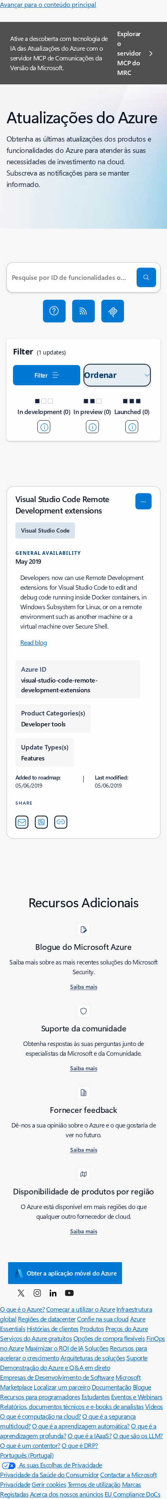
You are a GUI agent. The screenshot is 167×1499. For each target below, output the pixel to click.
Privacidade (15, 1484)
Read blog (33, 642)
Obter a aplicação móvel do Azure (71, 1273)
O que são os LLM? (138, 1435)
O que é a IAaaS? (89, 1435)
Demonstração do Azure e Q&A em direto (55, 1367)
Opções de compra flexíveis (109, 1338)
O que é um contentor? (30, 1445)
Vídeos (154, 1406)
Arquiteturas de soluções (92, 1357)
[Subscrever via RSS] (83, 311)
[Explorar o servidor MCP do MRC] (112, 311)
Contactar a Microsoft (128, 1474)
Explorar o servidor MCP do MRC (129, 53)
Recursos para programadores (40, 1396)
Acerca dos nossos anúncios (66, 1494)
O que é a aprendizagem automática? (81, 1426)
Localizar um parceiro (62, 1387)
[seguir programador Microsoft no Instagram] (37, 1292)
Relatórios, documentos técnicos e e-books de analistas (71, 1406)
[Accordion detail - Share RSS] (41, 822)
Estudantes (95, 1396)
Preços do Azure (126, 1328)
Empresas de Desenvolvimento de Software (57, 1377)
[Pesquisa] (146, 277)
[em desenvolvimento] (44, 427)
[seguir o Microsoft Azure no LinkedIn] (53, 1292)
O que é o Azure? (22, 1309)
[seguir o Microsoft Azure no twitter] (21, 1292)
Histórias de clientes (53, 1328)
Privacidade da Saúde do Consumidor (49, 1474)
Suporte (137, 1357)
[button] (54, 311)
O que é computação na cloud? (40, 1416)
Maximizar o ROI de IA (54, 1348)
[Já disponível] (132, 427)
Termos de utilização (94, 1484)
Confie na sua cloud (102, 1318)
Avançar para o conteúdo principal (48, 4)
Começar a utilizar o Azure (80, 1309)
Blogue (142, 1387)
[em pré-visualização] (92, 427)
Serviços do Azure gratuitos (36, 1338)
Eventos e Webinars (136, 1396)
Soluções (96, 1348)
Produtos (92, 1328)
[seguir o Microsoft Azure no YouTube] (69, 1292)
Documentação (111, 1387)
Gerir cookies (49, 1484)
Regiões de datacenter (47, 1318)
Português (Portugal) (27, 1455)
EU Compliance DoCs (132, 1494)
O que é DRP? (80, 1445)
